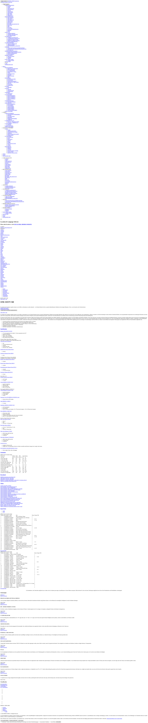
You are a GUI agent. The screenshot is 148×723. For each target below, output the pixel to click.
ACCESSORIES (8, 136)
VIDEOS (9, 58)
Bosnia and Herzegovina (4, 234)
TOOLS (8, 144)
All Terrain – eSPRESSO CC (12, 122)
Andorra (2, 229)
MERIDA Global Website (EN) (6, 227)
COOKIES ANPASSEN (13, 720)
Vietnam (2, 286)
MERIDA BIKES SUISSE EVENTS (14, 52)
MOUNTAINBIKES (9, 67)
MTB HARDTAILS (11, 69)
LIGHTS (9, 140)
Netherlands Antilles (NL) (5, 264)
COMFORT (9, 119)
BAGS (8, 138)
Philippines (2, 269)
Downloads (5, 292)
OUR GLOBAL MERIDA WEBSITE (23, 224)
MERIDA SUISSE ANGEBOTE (11, 51)
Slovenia (2, 276)
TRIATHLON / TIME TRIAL (13, 82)
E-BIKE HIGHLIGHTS (9, 5)
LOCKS (9, 145)
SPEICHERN (58, 721)
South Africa (2, 277)
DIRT (8, 26)
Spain (1, 278)
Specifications (5, 289)
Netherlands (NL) (3, 263)
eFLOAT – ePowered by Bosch (13, 121)
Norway (1, 268)
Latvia (1, 255)
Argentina (2, 230)
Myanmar (2, 261)
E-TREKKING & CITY (9, 120)
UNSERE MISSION (11, 33)
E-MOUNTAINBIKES (9, 113)
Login (6, 63)
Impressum (5, 708)
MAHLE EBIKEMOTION (12, 41)
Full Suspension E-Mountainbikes (13, 114)
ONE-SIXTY (9, 18)
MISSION (9, 30)
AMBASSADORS (11, 44)
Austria (1, 232)
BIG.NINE (9, 23)
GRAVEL (7, 88)
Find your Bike (8, 61)
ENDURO (9, 74)
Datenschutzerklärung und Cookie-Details (114, 718)
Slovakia (2, 275)
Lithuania (2, 256)
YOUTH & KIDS (8, 94)
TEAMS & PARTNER (9, 42)
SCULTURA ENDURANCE (12, 29)
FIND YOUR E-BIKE (9, 126)
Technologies (5, 295)
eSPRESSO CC (10, 15)
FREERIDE (9, 117)
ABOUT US (7, 32)
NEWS (4, 153)
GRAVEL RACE (10, 90)
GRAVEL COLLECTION (12, 152)
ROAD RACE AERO (11, 79)
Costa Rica (2, 238)
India (1, 249)
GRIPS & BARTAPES (11, 131)
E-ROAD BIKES (8, 123)
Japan (1, 253)
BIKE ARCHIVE (8, 102)
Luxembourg (2, 257)
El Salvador (2, 242)
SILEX (8, 31)
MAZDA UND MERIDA (12, 53)
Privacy (4, 709)
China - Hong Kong (4, 237)
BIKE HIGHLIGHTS (9, 16)
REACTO (9, 27)
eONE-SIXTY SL (10, 8)
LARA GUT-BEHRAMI (12, 43)
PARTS (6, 128)
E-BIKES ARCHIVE (9, 125)
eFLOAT (9, 10)
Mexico (1, 259)
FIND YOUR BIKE (9, 111)
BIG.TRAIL (9, 25)
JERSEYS (9, 147)
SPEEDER (9, 87)
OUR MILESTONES (11, 35)
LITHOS (9, 6)
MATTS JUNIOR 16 (11, 98)
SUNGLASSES (10, 151)
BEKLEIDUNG (8, 146)
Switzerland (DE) (3, 280)
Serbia (1, 273)
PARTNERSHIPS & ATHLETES (13, 45)
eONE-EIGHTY (10, 9)
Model (4, 288)
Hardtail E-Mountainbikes (12, 118)
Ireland (1, 250)
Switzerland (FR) (3, 281)
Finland (1, 244)
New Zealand (2, 266)
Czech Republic (3, 240)
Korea (1, 254)
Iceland (1, 248)
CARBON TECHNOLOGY (12, 37)
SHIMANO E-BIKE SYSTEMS (13, 40)
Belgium (2, 233)
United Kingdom (3, 285)
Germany (2, 246)
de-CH (4, 215)
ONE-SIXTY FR (10, 19)
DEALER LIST (10, 50)
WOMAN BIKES (10, 109)
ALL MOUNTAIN (11, 73)
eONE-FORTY (10, 12)
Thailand (2, 283)
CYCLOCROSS (10, 106)
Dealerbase (5, 710)
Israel (1, 251)
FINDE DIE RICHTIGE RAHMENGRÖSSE (16, 47)
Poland (1, 270)
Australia (2, 231)
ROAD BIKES (10, 105)
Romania (2, 272)
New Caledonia (3, 265)
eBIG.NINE (9, 13)
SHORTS (9, 148)
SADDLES (9, 133)
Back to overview (3, 595)
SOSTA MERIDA (10, 54)
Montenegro (2, 260)
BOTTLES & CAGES (11, 143)
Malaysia (2, 258)
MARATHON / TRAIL (11, 71)
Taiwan (1, 282)
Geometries (5, 290)
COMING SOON (10, 60)
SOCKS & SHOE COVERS (12, 150)
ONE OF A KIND (10, 56)
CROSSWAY (9, 93)
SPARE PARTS (10, 135)
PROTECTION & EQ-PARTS (13, 134)
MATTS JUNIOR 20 (11, 97)
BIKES (4, 66)
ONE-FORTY (10, 20)
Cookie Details (20, 720)
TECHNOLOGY (8, 36)
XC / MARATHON (11, 70)
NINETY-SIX (10, 21)
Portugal (2, 271)
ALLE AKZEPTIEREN (4, 720)
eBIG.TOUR (9, 14)
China (1, 235)
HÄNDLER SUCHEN (4, 309)
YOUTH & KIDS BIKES (12, 110)
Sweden (1, 279)
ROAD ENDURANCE (11, 81)
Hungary (2, 247)
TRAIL (8, 72)
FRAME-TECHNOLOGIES (12, 39)
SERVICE (7, 46)
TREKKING (7, 92)
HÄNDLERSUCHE (9, 64)
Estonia (1, 243)
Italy (1, 252)
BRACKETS (9, 139)
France (1, 245)
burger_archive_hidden (9, 59)
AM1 (4, 512)
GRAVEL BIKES (10, 107)
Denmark (2, 241)
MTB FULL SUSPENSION (12, 68)
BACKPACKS (10, 137)
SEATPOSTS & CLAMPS (12, 132)
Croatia (1, 239)
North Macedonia (3, 267)
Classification (5, 296)
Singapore (2, 274)
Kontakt (4, 707)
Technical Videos (6, 293)
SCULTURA (9, 28)
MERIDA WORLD (8, 55)
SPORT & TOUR (10, 75)
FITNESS (7, 86)
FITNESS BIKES (10, 108)
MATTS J (9, 99)
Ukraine (1, 284)
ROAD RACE (10, 80)
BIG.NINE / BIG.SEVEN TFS (13, 24)
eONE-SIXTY (10, 11)
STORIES (9, 57)
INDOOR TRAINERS (9, 100)
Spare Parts (5, 294)
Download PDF (3, 550)
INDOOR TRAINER (11, 101)
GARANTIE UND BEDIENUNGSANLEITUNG (16, 49)
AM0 (4, 510)
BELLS (8, 141)
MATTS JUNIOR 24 (11, 96)
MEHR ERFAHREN (4, 308)
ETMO (8, 7)
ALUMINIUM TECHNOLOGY (13, 38)
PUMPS (8, 142)
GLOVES (9, 149)
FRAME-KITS (10, 85)
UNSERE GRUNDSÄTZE (12, 34)
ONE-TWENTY (10, 17)
